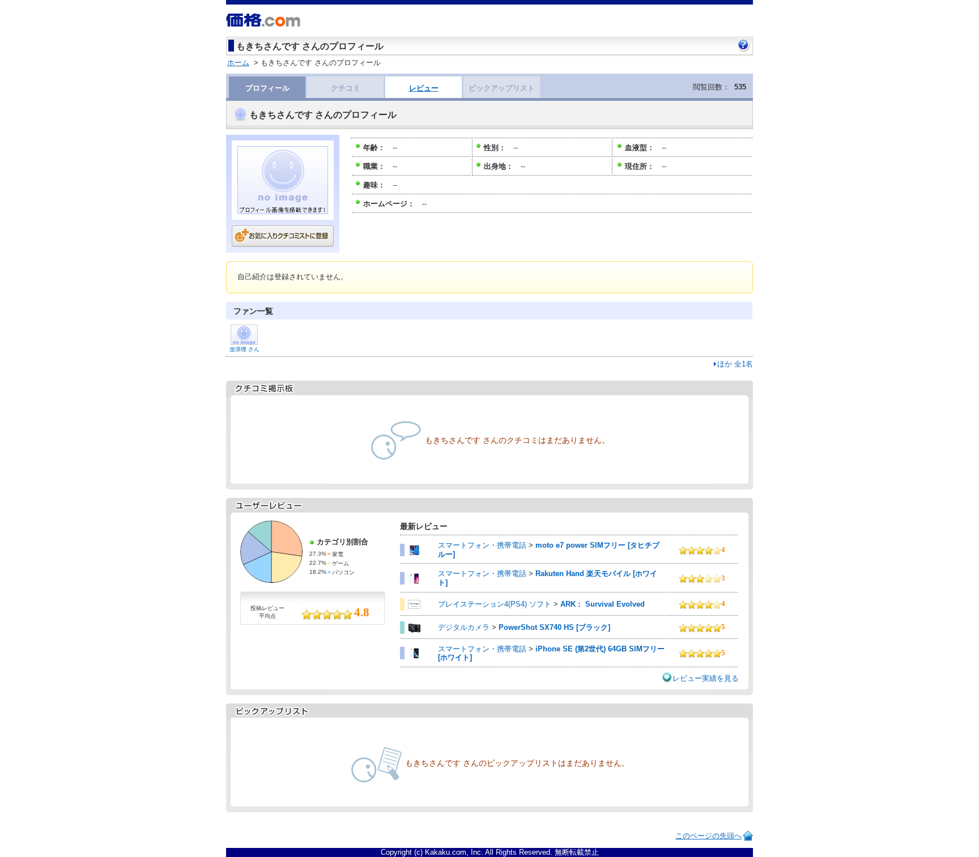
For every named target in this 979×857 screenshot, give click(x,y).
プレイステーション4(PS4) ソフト (494, 604)
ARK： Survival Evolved (602, 604)
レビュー (424, 88)
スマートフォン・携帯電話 (482, 545)
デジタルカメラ (464, 627)
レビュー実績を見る (705, 678)
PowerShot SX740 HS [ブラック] (554, 627)
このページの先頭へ (708, 836)
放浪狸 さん (244, 349)
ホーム (238, 62)
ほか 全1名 (735, 364)
